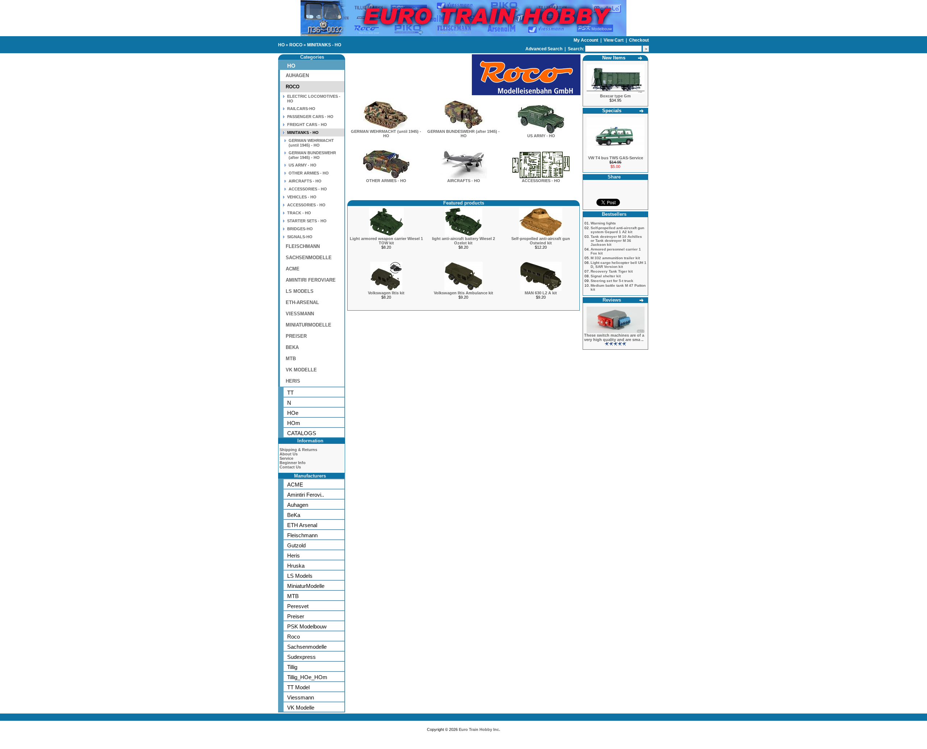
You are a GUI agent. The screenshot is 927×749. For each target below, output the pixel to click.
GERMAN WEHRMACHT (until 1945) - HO (311, 142)
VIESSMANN (300, 313)
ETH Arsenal (302, 525)
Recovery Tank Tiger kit (612, 271)
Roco (293, 637)
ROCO (295, 44)
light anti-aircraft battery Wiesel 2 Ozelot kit (463, 240)
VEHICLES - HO (301, 197)
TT (290, 393)
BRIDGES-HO (300, 229)
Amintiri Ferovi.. (305, 495)
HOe (292, 413)
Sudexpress (301, 657)
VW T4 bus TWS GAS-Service (615, 158)
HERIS (293, 381)
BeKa (293, 515)
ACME (292, 269)
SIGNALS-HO (300, 237)
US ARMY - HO (302, 165)
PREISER (296, 336)
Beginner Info (293, 462)
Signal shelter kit (606, 276)
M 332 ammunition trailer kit (615, 258)
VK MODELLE (301, 370)
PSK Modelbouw (307, 626)
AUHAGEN (297, 75)
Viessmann (300, 697)
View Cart (614, 40)
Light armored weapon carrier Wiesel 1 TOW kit (386, 240)
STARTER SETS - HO (307, 221)
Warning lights (603, 223)
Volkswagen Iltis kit (386, 293)
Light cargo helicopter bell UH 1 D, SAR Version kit (618, 265)
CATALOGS (301, 433)
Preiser (295, 616)
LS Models (300, 576)
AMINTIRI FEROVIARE (311, 280)
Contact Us (290, 467)
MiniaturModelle (305, 586)
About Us (289, 454)
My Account (586, 40)
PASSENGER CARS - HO (310, 116)
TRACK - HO (299, 213)
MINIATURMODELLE (308, 325)
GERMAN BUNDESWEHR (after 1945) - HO (312, 155)
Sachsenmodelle (307, 647)
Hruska (296, 566)
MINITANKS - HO (324, 44)
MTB (291, 358)
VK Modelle (300, 707)
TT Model (298, 687)
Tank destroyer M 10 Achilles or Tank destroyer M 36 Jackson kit (616, 241)
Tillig (292, 667)
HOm (293, 423)
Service (286, 458)
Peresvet (298, 606)
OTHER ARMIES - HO (309, 173)
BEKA (292, 347)
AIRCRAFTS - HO (305, 181)
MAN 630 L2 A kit (541, 293)
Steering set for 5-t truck (612, 281)
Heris (293, 555)
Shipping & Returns (298, 449)
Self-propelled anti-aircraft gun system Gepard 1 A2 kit (617, 230)
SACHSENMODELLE (309, 257)
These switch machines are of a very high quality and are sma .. (614, 337)
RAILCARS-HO (301, 108)
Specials (611, 110)
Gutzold (296, 545)
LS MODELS (300, 291)
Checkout (639, 40)
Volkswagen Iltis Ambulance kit (463, 293)
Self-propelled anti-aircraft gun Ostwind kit (540, 240)
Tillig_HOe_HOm (307, 677)
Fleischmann (302, 535)
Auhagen (297, 505)
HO (281, 44)
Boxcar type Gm (615, 96)
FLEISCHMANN (303, 246)
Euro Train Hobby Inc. (479, 729)
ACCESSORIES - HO (308, 189)
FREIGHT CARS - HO (307, 124)
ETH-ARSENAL (302, 302)
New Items (613, 57)
